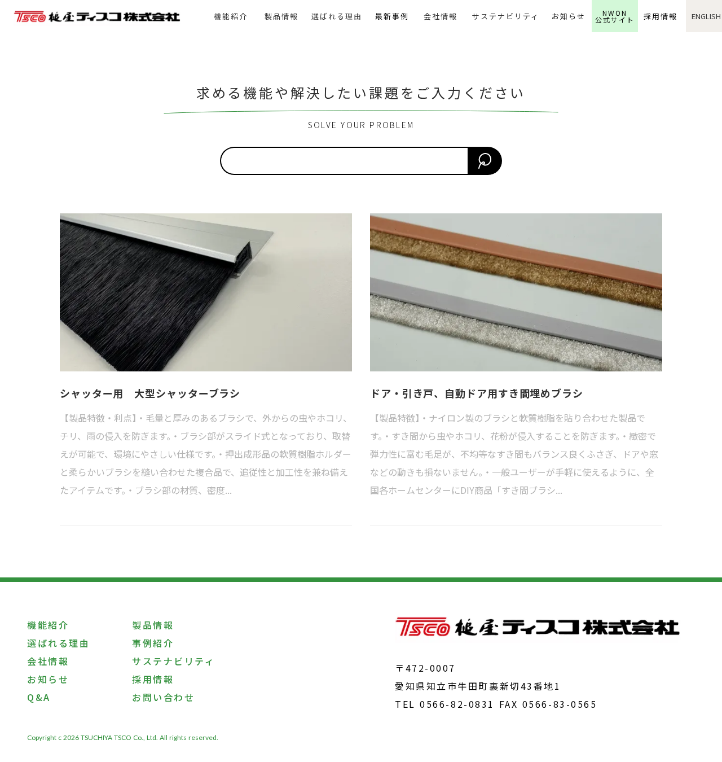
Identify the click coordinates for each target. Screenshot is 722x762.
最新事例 (392, 16)
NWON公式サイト (615, 16)
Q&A (39, 697)
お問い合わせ (163, 697)
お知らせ (568, 16)
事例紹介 (153, 642)
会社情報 (440, 16)
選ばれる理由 (336, 16)
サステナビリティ (505, 16)
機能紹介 (231, 16)
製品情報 (281, 16)
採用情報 (660, 16)
